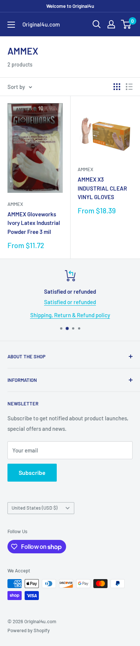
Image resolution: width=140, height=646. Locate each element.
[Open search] (97, 24)
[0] (126, 24)
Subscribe (32, 472)
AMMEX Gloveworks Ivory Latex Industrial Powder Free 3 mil (33, 223)
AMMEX (15, 204)
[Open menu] (11, 25)
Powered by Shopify (28, 630)
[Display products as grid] (116, 86)
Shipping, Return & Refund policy (70, 314)
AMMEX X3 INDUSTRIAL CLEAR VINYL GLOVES (102, 188)
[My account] (111, 24)
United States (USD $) (34, 508)
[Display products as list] (129, 86)
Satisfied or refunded (70, 302)
